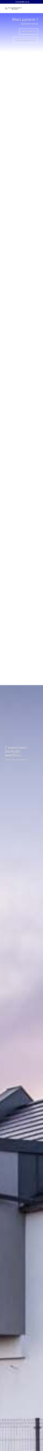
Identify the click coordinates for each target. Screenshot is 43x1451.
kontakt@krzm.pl (25, 39)
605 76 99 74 (28, 31)
